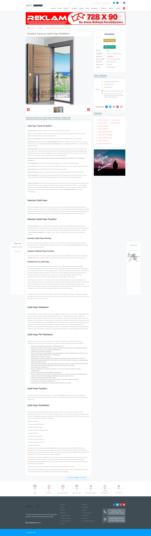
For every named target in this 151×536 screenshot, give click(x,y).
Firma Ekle (106, 3)
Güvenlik (84, 518)
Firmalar (59, 8)
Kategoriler (74, 8)
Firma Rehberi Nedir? (88, 521)
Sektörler (103, 8)
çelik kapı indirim (102, 123)
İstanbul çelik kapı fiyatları (104, 135)
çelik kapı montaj (115, 123)
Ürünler (87, 8)
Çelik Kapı (30, 275)
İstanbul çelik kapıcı (103, 141)
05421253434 (108, 87)
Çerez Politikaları (87, 513)
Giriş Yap (97, 3)
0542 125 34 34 (108, 84)
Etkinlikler (63, 513)
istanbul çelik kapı (102, 129)
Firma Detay (110, 47)
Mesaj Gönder (110, 40)
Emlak (62, 507)
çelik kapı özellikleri (103, 126)
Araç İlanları (85, 507)
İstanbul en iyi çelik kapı (104, 143)
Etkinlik (111, 8)
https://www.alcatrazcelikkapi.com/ (114, 91)
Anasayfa (53, 8)
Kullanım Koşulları (66, 518)
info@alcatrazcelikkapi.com (111, 81)
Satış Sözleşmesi (65, 515)
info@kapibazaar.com (34, 523)
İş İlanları (81, 8)
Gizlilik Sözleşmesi (66, 521)
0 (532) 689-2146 (116, 513)
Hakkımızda (85, 515)
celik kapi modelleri (102, 120)
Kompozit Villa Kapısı (69, 466)
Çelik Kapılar (94, 8)
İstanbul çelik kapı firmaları (105, 132)
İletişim (118, 8)
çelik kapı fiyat (116, 120)
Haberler (65, 8)
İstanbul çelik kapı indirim (104, 138)
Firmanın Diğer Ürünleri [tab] (76, 477)
